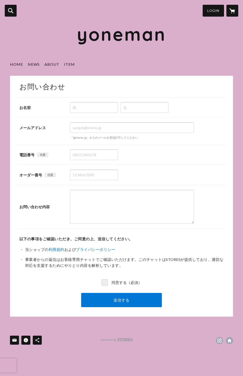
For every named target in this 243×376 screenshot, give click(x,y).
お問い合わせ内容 (34, 206)
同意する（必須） (127, 282)
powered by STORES (117, 340)
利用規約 (56, 249)
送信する (121, 300)
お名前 (25, 107)
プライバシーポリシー (95, 249)
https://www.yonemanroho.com (229, 340)
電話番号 (27, 154)
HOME (16, 64)
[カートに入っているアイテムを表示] (232, 11)
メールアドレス (32, 127)
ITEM (69, 64)
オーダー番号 (30, 175)
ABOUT (51, 64)
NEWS (34, 64)
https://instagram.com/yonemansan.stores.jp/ (219, 340)
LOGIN (213, 11)
